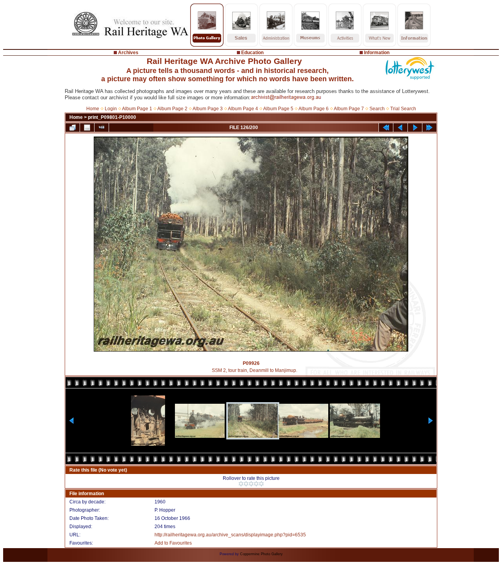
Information (376, 52)
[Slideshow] (102, 127)
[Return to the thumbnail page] (72, 127)
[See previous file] (400, 127)
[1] (241, 484)
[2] (246, 484)
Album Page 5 (278, 108)
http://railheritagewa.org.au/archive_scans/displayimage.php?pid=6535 (230, 535)
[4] (256, 484)
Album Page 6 (313, 108)
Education (252, 52)
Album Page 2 (172, 108)
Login (111, 108)
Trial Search (403, 108)
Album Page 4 (243, 108)
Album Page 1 (137, 108)
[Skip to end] (429, 127)
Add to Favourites (173, 543)
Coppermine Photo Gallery (261, 554)
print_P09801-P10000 (112, 117)
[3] (251, 484)
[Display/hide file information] (87, 127)
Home (92, 108)
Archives (128, 52)
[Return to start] (386, 127)
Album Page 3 (208, 108)
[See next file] (415, 127)
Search (377, 108)
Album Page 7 (349, 108)
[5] (261, 484)
